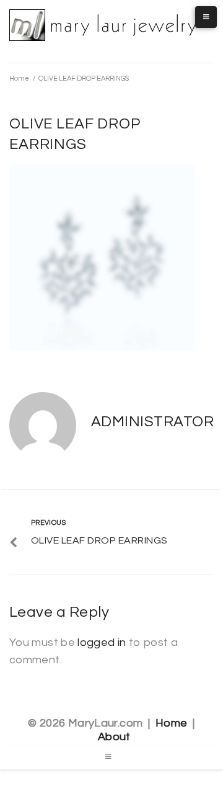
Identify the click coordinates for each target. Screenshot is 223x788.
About (114, 737)
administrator (152, 421)
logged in (101, 642)
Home (19, 78)
